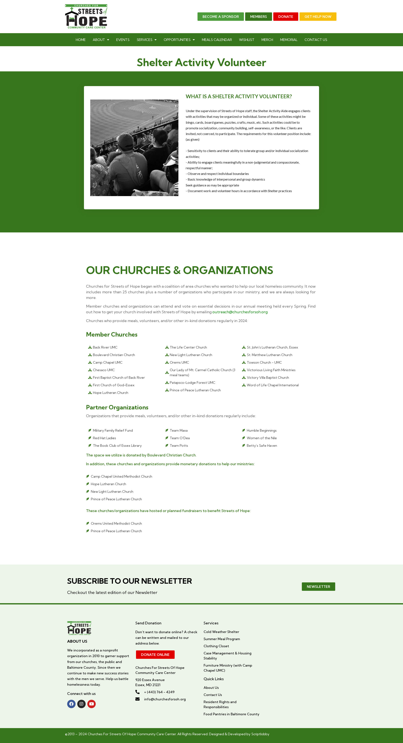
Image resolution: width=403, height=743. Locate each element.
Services (144, 40)
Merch (267, 40)
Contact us (316, 40)
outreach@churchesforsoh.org (240, 311)
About (99, 40)
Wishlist (246, 40)
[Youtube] (91, 704)
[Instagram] (81, 704)
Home (81, 40)
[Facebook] (71, 704)
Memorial (288, 40)
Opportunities (177, 40)
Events (123, 40)
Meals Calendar (217, 40)
